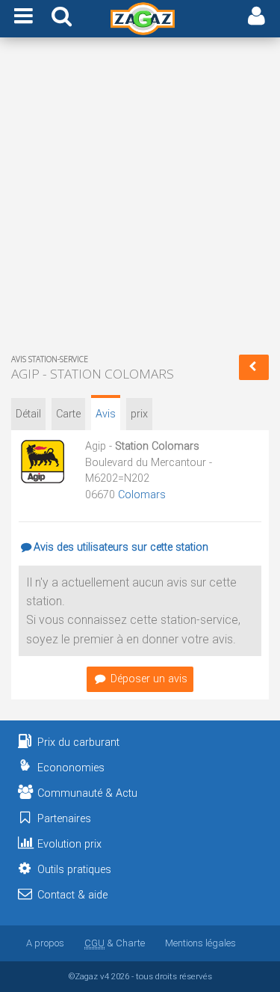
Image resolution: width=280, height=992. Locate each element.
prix (139, 414)
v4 (104, 976)
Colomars (142, 495)
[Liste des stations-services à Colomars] (254, 367)
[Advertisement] (140, 198)
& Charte (114, 943)
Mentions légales (200, 943)
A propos (45, 943)
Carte (68, 414)
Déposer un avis (149, 679)
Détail (28, 414)
